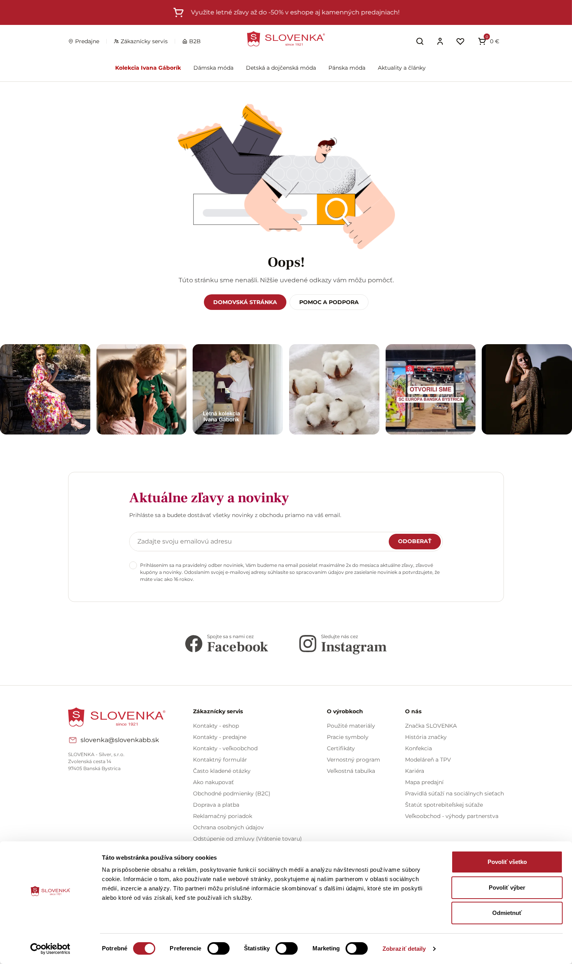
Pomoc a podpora (329, 302)
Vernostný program (353, 759)
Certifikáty (341, 748)
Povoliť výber (507, 887)
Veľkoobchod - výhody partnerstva (451, 816)
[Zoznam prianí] (460, 41)
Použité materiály (351, 725)
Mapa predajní (424, 782)
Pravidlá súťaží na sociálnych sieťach (454, 793)
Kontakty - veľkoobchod (225, 748)
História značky (426, 737)
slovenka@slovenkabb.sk (120, 740)
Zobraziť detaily (404, 948)
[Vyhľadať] (420, 41)
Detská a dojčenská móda (281, 67)
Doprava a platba (216, 804)
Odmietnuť (507, 912)
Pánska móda (346, 67)
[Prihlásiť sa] (440, 41)
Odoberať (415, 541)
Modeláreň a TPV (428, 759)
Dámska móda (213, 67)
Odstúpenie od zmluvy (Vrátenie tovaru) (247, 838)
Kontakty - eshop (216, 725)
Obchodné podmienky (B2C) (231, 793)
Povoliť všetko (507, 861)
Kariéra (414, 770)
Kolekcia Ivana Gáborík (148, 67)
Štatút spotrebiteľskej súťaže (444, 804)
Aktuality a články (402, 67)
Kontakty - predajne (219, 737)
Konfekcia (418, 748)
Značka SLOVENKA (431, 725)
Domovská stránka (245, 302)
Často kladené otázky (222, 770)
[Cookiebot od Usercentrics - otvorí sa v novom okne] (50, 949)
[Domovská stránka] (286, 38)
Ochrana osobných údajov (228, 827)
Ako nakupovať (213, 782)
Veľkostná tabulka (351, 770)
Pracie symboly (347, 737)
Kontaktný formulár (220, 759)
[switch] (218, 948)
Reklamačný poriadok (222, 816)
